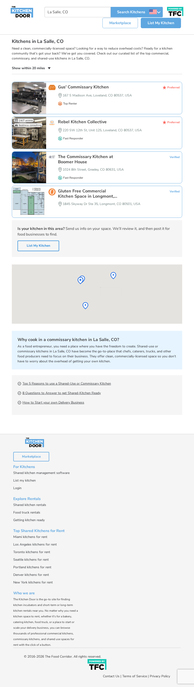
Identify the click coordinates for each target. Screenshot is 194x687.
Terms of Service (134, 676)
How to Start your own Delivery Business (53, 402)
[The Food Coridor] (175, 11)
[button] (31, 68)
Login (17, 488)
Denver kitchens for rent (31, 575)
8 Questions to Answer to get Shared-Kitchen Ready (61, 393)
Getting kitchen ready (29, 520)
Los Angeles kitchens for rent (35, 544)
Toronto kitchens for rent (31, 552)
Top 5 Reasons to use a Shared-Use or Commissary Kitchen (66, 383)
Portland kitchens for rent (32, 567)
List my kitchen (24, 480)
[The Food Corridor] (97, 665)
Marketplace (120, 23)
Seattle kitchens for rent (31, 559)
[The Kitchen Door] (22, 11)
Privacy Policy (160, 676)
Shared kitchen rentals (29, 505)
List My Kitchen (161, 23)
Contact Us (111, 676)
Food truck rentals (26, 512)
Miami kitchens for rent (30, 537)
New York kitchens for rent (33, 582)
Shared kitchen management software (41, 473)
